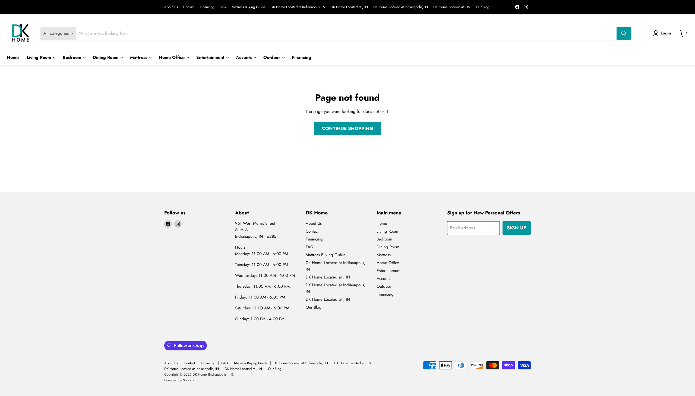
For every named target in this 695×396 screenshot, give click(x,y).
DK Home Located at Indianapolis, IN (298, 7)
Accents (244, 57)
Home (13, 57)
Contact (188, 7)
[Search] (624, 33)
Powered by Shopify (179, 380)
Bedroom (73, 57)
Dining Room (106, 57)
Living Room (39, 57)
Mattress (139, 57)
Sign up (516, 227)
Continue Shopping (347, 128)
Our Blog (482, 7)
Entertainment (211, 57)
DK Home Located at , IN (349, 7)
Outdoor (272, 57)
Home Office (172, 57)
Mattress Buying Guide (248, 7)
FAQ (223, 7)
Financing (207, 7)
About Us (171, 7)
